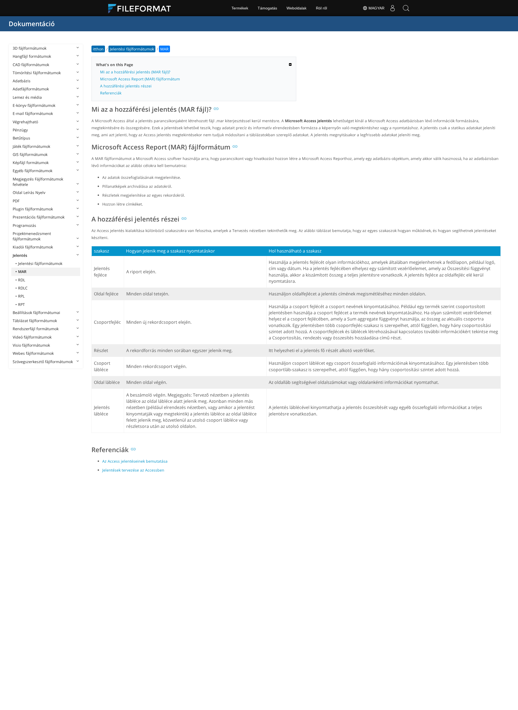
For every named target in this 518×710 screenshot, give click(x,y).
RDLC (23, 288)
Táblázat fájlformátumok (35, 320)
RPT (21, 304)
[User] (392, 8)
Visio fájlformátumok (31, 345)
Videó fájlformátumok (32, 337)
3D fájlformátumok (29, 48)
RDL (21, 279)
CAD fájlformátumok (31, 64)
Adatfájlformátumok (31, 88)
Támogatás (267, 8)
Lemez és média (27, 97)
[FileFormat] (141, 8)
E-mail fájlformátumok (33, 113)
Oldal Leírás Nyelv (29, 192)
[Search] (406, 8)
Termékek (239, 8)
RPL (21, 296)
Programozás (24, 225)
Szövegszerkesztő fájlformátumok (43, 361)
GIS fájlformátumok (30, 154)
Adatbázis (21, 80)
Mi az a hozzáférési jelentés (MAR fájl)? (135, 71)
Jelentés (20, 255)
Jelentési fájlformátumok (40, 263)
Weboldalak (296, 8)
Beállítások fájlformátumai (36, 312)
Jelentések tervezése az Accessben (133, 470)
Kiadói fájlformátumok (33, 247)
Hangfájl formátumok (32, 56)
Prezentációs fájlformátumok (38, 217)
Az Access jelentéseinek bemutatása (135, 461)
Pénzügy (20, 129)
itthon (98, 49)
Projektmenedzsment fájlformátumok (32, 236)
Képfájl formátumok (31, 162)
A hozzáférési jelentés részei (126, 85)
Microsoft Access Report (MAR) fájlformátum (140, 78)
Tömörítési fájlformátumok (37, 72)
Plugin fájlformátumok (33, 208)
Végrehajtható (25, 121)
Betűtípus (21, 138)
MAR (22, 271)
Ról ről (321, 8)
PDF (16, 200)
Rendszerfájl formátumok (36, 328)
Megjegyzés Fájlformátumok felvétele (38, 181)
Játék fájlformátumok (31, 146)
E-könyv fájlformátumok (34, 105)
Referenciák (110, 92)
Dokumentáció (32, 23)
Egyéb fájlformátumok (32, 170)
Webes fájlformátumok (33, 353)
